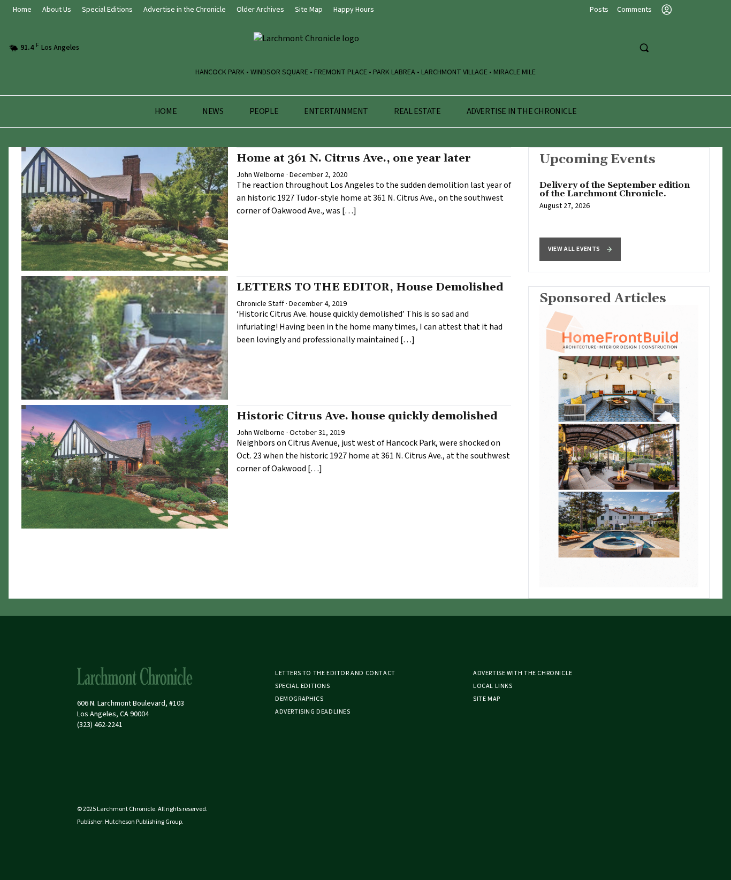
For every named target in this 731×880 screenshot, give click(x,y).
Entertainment (336, 111)
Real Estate (417, 111)
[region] (619, 209)
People (264, 111)
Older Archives (260, 9)
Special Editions (107, 9)
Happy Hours (353, 9)
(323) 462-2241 (100, 725)
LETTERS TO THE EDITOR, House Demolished (370, 287)
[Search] (643, 47)
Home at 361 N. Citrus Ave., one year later (354, 158)
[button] (580, 249)
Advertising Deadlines (313, 711)
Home (22, 9)
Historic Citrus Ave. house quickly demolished (367, 416)
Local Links (493, 686)
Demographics (299, 698)
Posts (599, 9)
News (212, 111)
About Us (56, 9)
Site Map (309, 9)
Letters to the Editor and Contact (335, 673)
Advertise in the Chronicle (184, 9)
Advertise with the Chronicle (523, 673)
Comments (634, 9)
